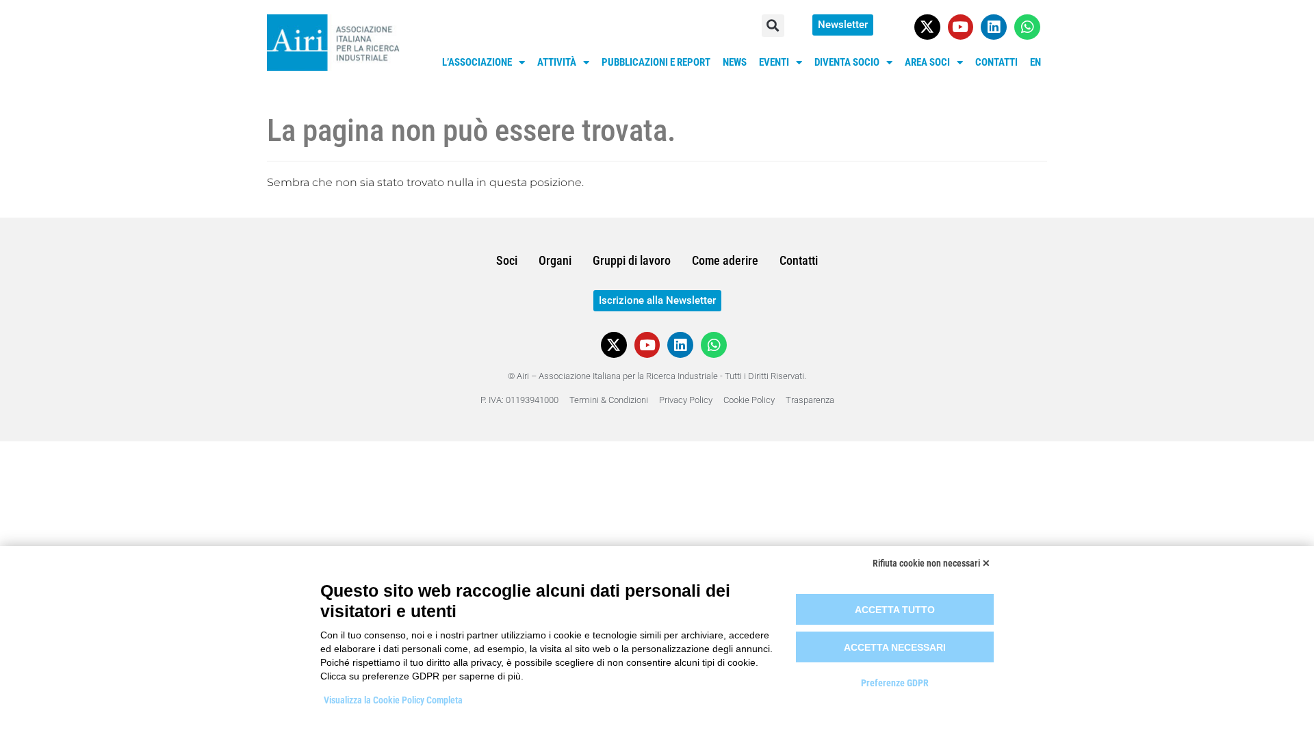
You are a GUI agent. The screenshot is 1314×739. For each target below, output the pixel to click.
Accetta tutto (895, 609)
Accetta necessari (895, 647)
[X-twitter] (927, 27)
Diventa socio (846, 62)
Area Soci (927, 62)
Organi (555, 260)
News (735, 62)
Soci (506, 260)
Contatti (996, 62)
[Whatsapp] (1027, 27)
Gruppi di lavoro (632, 260)
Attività (556, 62)
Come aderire (725, 260)
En (1035, 62)
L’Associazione (477, 62)
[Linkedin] (994, 27)
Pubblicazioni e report (656, 62)
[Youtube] (961, 27)
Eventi (774, 62)
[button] (773, 25)
